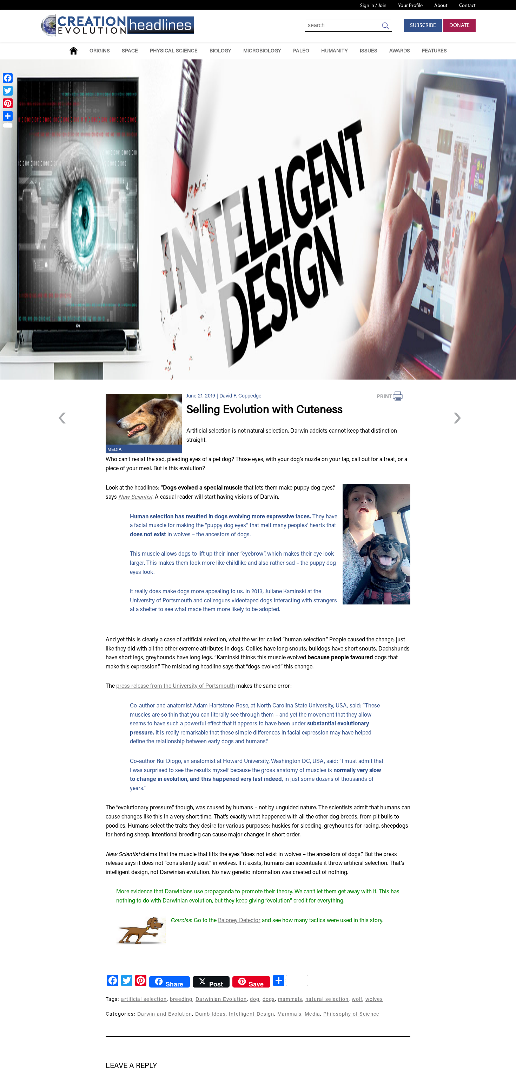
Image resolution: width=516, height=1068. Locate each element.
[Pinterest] (7, 103)
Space (130, 51)
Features (434, 51)
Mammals (289, 1014)
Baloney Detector (239, 921)
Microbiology (262, 51)
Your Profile (410, 5)
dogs (269, 999)
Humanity (334, 51)
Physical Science (174, 51)
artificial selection (144, 999)
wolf (357, 999)
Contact (467, 5)
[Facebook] (7, 78)
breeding (181, 999)
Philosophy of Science (351, 1014)
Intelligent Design (251, 1014)
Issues (368, 51)
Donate (459, 25)
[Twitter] (7, 90)
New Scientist (135, 497)
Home (74, 51)
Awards (399, 51)
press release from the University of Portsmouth (175, 686)
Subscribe (423, 25)
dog (254, 999)
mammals (290, 999)
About (441, 5)
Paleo (301, 51)
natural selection (327, 999)
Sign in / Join (373, 5)
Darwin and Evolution (164, 1014)
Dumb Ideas (210, 1014)
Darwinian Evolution (221, 999)
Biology (220, 51)
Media (114, 450)
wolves (374, 999)
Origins (100, 51)
